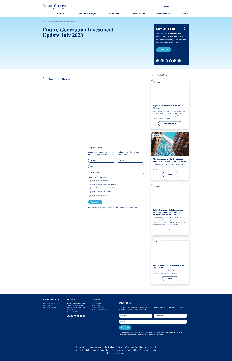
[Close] (143, 147)
